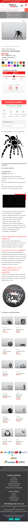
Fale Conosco (14, 482)
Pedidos (14, 494)
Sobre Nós (14, 478)
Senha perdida (14, 500)
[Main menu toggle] (3, 5)
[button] (23, 21)
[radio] (3, 62)
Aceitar (11, 519)
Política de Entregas (14, 485)
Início (3, 46)
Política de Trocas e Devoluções (13, 488)
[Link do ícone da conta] (22, 5)
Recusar (17, 519)
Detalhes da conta (14, 498)
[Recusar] (26, 517)
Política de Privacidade (14, 484)
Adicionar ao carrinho (14, 102)
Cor (3, 59)
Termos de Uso (14, 480)
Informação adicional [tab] (8, 168)
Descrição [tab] (4, 165)
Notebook (7, 46)
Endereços (14, 496)
